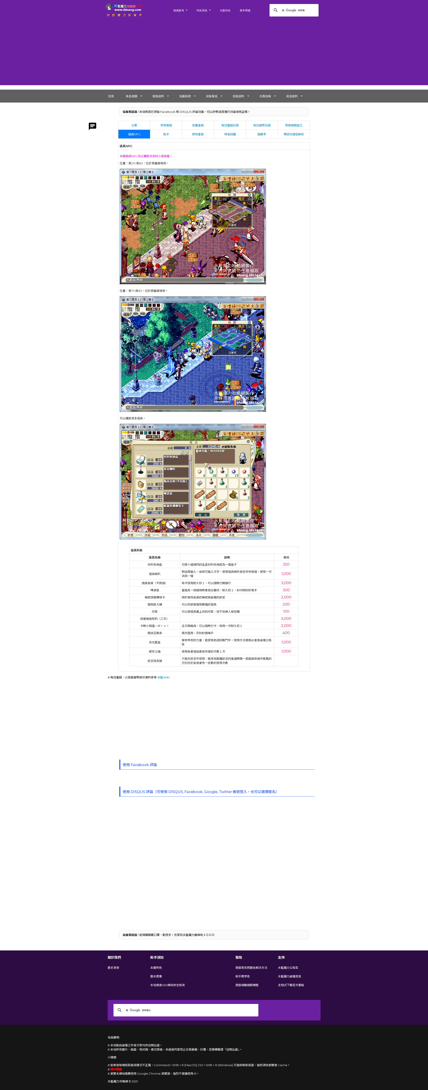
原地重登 (198, 134)
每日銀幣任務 (262, 125)
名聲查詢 (198, 125)
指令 (166, 134)
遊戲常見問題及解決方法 (251, 967)
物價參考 (178, 10)
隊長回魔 (230, 134)
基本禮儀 (245, 10)
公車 (134, 125)
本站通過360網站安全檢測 (167, 985)
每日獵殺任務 (230, 125)
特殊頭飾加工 (293, 125)
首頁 (111, 96)
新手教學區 (242, 976)
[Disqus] (214, 862)
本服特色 (156, 967)
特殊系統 (202, 10)
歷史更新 (113, 967)
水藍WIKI (163, 677)
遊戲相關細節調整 (247, 985)
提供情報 (116, 1069)
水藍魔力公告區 (288, 967)
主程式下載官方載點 (291, 985)
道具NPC (134, 134)
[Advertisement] (214, 54)
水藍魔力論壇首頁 (289, 976)
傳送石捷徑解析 (294, 134)
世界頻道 (166, 125)
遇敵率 (261, 134)
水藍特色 (225, 10)
